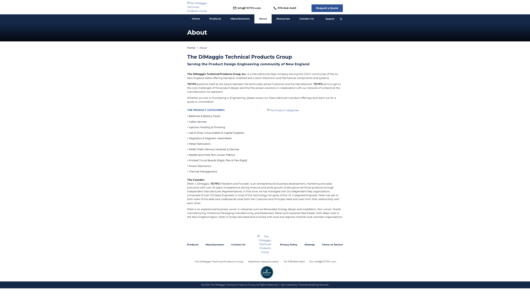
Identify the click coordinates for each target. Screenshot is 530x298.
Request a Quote (327, 8)
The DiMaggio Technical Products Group (232, 285)
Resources (283, 18)
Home (196, 18)
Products (215, 18)
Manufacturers (240, 18)
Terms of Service (332, 244)
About (263, 18)
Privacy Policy (288, 244)
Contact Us (306, 18)
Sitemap (309, 244)
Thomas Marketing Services (313, 285)
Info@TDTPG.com (325, 261)
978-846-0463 (296, 261)
